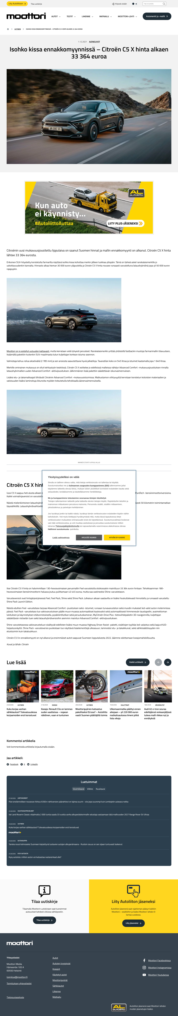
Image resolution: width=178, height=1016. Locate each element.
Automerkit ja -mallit (155, 16)
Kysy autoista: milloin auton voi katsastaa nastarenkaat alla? (35, 857)
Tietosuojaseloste (15, 997)
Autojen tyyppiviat (61, 963)
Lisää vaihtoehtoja (61, 537)
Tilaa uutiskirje (36, 4)
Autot (55, 958)
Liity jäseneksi (132, 923)
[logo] (26, 18)
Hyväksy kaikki (117, 537)
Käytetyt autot (60, 974)
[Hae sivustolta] (164, 4)
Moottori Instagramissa (159, 967)
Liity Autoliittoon (16, 3)
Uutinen (17, 29)
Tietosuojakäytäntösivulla (67, 526)
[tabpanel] (89, 827)
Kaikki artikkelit (136, 662)
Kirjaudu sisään (121, 4)
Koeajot (56, 969)
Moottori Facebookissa (159, 960)
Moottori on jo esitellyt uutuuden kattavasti (28, 351)
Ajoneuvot (94, 41)
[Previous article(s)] (158, 662)
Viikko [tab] (90, 789)
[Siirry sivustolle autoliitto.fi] (119, 1008)
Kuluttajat (125, 705)
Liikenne (57, 991)
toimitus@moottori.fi (17, 977)
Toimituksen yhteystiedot (19, 983)
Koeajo (54, 705)
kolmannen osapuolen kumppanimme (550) (89, 485)
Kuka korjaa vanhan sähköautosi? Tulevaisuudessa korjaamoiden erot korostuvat (44, 827)
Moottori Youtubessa (158, 975)
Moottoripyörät (60, 980)
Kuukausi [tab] (100, 789)
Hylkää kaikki (89, 537)
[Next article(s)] (167, 662)
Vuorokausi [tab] (78, 789)
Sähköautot (159, 705)
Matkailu (57, 997)
